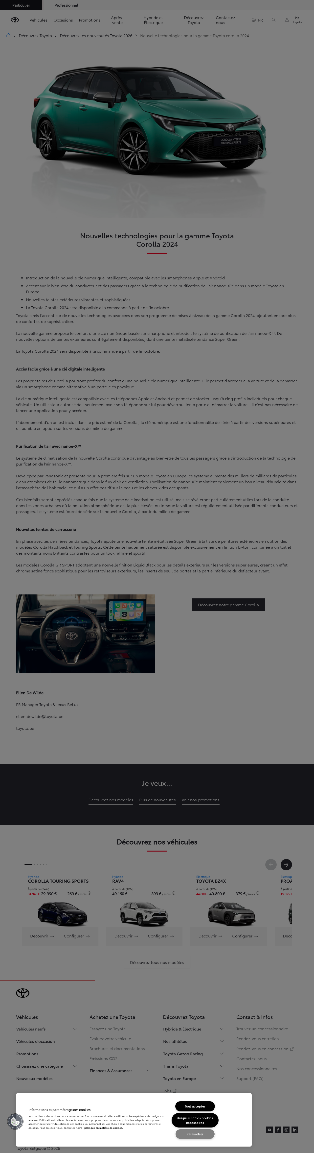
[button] (15, 1121)
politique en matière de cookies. (103, 1127)
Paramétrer (195, 1134)
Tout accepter (195, 1106)
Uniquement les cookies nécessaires (195, 1120)
